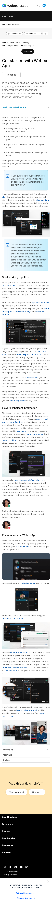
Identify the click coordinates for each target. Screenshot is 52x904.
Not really (37, 792)
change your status (19, 652)
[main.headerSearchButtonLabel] (38, 5)
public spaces (31, 377)
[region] (26, 891)
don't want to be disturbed (14, 667)
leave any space (18, 400)
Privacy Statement (10, 875)
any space (21, 431)
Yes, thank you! (16, 792)
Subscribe (27, 51)
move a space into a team (29, 354)
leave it (5, 440)
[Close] (48, 881)
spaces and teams (40, 302)
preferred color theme (12, 618)
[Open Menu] (49, 5)
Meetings (7, 755)
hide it (15, 440)
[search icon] (38, 6)
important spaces (34, 434)
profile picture (22, 546)
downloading (42, 200)
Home (4, 17)
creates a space (9, 285)
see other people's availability (29, 480)
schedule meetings (22, 311)
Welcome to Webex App (15, 107)
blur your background (26, 710)
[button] (44, 5)
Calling (6, 760)
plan (4, 197)
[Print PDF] (19, 51)
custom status (10, 670)
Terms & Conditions (11, 871)
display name (28, 583)
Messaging (8, 749)
